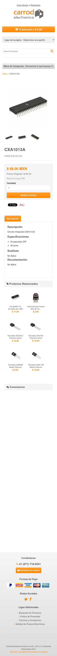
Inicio (4, 73)
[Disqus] (28, 428)
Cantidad (11, 183)
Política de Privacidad (30, 616)
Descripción (13, 218)
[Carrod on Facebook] (31, 599)
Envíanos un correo (29, 570)
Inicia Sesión (22, 5)
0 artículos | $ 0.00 (30, 29)
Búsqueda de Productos (30, 612)
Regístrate (35, 5)
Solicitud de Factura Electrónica (30, 624)
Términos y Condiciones (30, 620)
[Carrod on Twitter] (26, 599)
